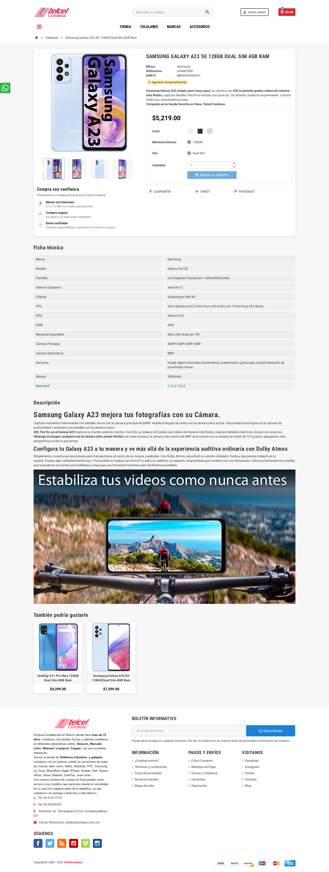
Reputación (199, 785)
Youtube (250, 779)
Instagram (97, 843)
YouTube (73, 843)
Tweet (204, 191)
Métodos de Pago (203, 767)
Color (156, 131)
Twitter (49, 843)
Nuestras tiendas (146, 779)
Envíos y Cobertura (204, 773)
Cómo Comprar (202, 760)
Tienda (125, 26)
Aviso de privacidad (148, 773)
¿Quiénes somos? (147, 760)
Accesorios (200, 26)
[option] (58, 658)
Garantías (198, 779)
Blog (248, 785)
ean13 (151, 75)
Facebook (38, 843)
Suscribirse (272, 731)
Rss (61, 843)
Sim (155, 153)
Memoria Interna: (164, 142)
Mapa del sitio (144, 785)
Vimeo (85, 843)
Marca (150, 66)
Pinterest (246, 191)
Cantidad (158, 165)
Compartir (162, 191)
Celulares (149, 26)
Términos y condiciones (151, 767)
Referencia (154, 71)
